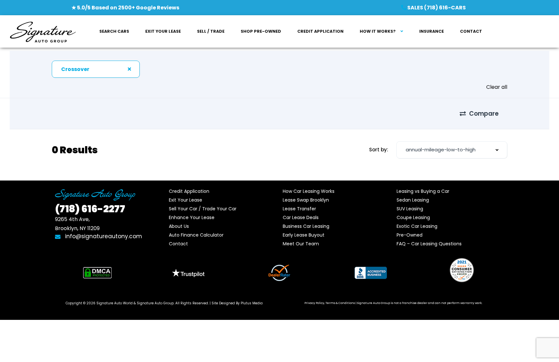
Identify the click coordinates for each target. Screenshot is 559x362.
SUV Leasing (410, 208)
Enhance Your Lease (191, 217)
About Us (179, 226)
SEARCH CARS (114, 31)
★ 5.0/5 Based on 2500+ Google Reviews (125, 7)
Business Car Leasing (306, 226)
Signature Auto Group (155, 303)
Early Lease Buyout (303, 235)
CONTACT (471, 31)
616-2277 (90, 209)
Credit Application (189, 191)
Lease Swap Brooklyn (306, 200)
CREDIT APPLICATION (320, 31)
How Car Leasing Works (308, 191)
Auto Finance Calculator (196, 235)
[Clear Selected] (129, 69)
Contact (178, 243)
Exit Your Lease (185, 200)
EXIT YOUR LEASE (163, 31)
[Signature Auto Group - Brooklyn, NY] (43, 31)
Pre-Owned (409, 235)
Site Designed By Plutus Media (237, 303)
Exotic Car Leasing (417, 226)
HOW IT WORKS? (378, 31)
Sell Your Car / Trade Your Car (202, 208)
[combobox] (96, 69)
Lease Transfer (299, 208)
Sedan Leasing (413, 200)
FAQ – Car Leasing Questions (429, 243)
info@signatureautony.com (102, 236)
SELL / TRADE (211, 31)
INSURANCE (431, 31)
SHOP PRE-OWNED (261, 31)
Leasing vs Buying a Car (423, 191)
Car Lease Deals (301, 217)
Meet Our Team (301, 243)
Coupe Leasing (413, 217)
